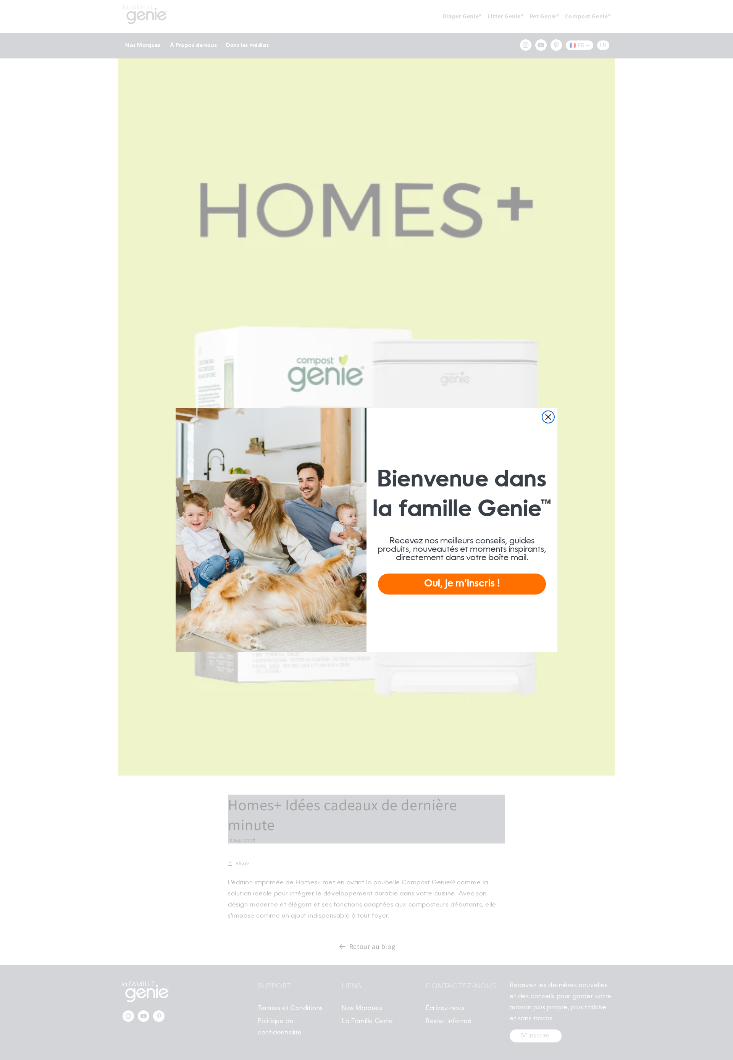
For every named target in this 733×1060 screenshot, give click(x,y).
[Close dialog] (548, 417)
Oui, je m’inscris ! (462, 584)
